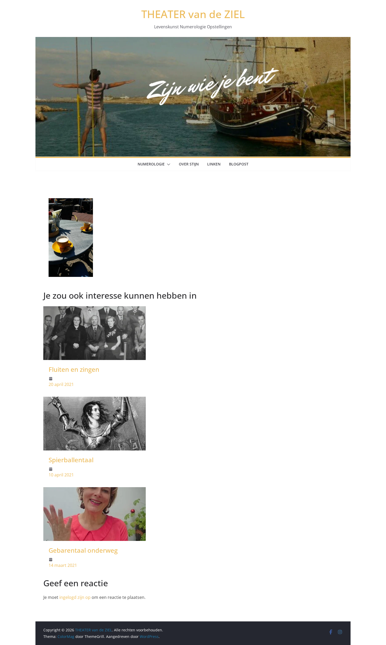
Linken (214, 164)
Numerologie (151, 164)
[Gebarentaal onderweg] (94, 491)
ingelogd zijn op (75, 597)
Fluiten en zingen (74, 369)
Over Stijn (189, 164)
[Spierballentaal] (94, 400)
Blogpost (238, 164)
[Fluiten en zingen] (94, 310)
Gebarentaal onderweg (83, 550)
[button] (167, 164)
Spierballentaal (71, 459)
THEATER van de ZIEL (193, 14)
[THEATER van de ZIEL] (193, 41)
